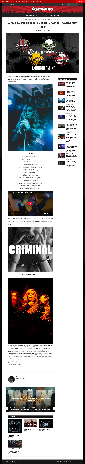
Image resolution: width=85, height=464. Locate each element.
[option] (30, 399)
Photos (46, 15)
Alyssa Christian (38, 30)
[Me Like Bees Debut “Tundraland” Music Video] (46, 423)
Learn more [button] (39, 1)
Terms (74, 461)
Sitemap (77, 461)
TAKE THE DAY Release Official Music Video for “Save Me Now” (30, 428)
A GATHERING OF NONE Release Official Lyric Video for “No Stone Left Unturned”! (14, 435)
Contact (67, 461)
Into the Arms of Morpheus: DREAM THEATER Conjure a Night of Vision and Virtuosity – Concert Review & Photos (71, 156)
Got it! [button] (80, 1)
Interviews (39, 15)
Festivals (53, 15)
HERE (22, 188)
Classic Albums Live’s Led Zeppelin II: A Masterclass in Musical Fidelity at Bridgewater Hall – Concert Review (71, 85)
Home (26, 15)
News (58, 15)
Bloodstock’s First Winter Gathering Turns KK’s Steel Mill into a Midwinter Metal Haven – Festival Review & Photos (71, 109)
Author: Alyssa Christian (20, 378)
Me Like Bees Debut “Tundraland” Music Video (45, 430)
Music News (28, 19)
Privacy (71, 461)
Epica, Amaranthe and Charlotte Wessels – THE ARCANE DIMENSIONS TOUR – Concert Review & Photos (71, 93)
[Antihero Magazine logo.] (42, 9)
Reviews (31, 15)
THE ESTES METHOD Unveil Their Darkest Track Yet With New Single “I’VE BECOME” (30, 399)
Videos (32, 19)
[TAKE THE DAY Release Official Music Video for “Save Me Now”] (30, 423)
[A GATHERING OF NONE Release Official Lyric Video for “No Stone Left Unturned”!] (15, 426)
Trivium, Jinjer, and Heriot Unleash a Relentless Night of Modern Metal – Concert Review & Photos (71, 101)
